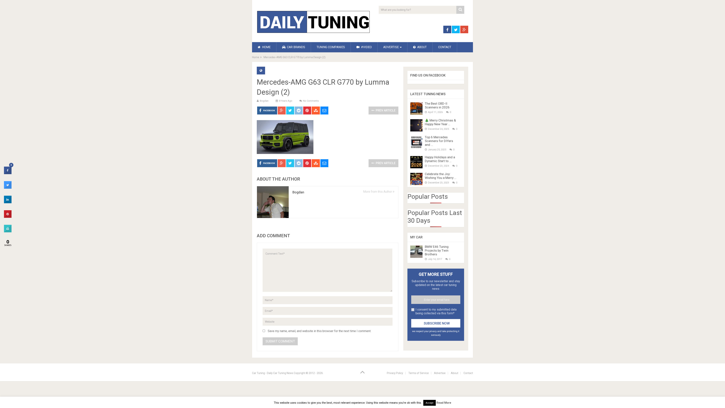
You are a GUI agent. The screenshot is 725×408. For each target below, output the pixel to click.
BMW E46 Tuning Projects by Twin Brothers (437, 250)
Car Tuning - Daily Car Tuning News (272, 373)
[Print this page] (8, 231)
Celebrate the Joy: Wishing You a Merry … (440, 176)
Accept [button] (429, 402)
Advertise (440, 373)
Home (255, 57)
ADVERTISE (391, 47)
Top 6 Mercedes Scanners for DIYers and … (439, 141)
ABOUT (421, 47)
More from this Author (378, 191)
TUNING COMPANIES (331, 47)
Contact (468, 373)
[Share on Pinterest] (8, 217)
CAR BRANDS (295, 47)
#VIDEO (366, 47)
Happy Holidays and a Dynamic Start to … (440, 159)
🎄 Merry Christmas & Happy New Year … (440, 122)
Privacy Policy (395, 373)
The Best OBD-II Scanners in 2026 (437, 105)
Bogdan (264, 100)
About (454, 373)
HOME (266, 47)
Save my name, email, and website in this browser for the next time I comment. (319, 331)
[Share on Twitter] (8, 187)
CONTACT (444, 47)
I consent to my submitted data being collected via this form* (436, 311)
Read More (444, 402)
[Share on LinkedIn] (8, 202)
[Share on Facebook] (8, 173)
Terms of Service (418, 373)
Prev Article (385, 110)
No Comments (311, 100)
